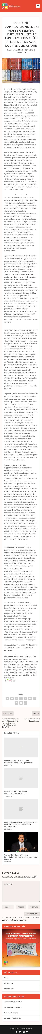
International (21, 52)
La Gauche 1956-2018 (12, 1018)
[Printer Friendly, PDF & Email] (10, 680)
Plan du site (9, 989)
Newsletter (8, 983)
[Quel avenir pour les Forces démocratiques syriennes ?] (21, 778)
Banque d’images (11, 1013)
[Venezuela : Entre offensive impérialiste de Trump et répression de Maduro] (21, 842)
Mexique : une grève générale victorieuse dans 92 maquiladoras (18, 762)
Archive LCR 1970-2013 (13, 1007)
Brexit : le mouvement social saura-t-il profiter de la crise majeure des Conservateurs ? (20, 824)
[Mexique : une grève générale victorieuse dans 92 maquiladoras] (21, 747)
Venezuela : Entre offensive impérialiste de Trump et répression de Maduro (20, 857)
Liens (6, 978)
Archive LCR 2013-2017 (13, 1002)
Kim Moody (19, 50)
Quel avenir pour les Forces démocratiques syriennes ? (15, 792)
